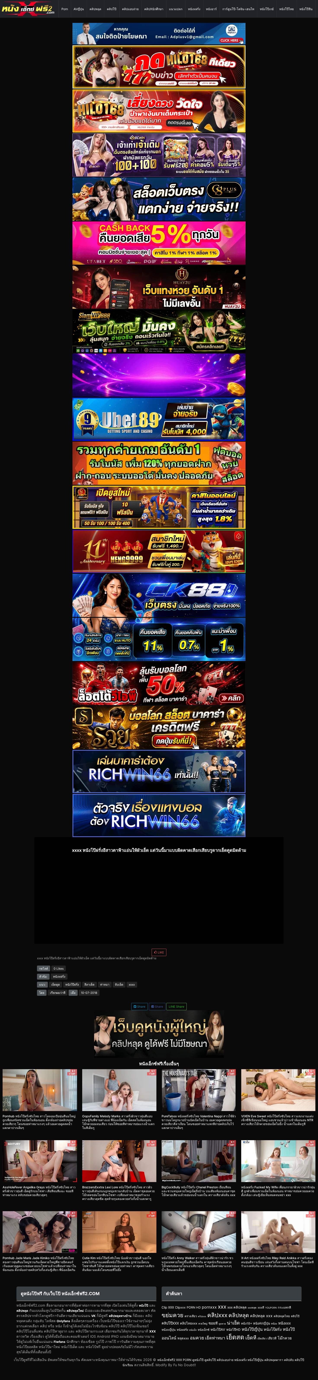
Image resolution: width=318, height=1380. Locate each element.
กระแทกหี (284, 1307)
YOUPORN (271, 1307)
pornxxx (209, 1307)
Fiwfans (59, 1342)
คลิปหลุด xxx (261, 1316)
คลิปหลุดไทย (282, 1316)
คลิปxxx (217, 1315)
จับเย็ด (119, 984)
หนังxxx (284, 1323)
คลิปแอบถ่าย (130, 9)
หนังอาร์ (211, 9)
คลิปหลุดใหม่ (75, 1310)
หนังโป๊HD (233, 1330)
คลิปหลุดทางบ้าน (120, 1316)
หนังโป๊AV (217, 1330)
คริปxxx (202, 1316)
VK (93, 1316)
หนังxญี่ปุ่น (169, 1329)
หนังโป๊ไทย (286, 9)
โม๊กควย (285, 1338)
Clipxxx (180, 1307)
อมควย (197, 1337)
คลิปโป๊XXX (170, 1323)
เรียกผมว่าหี (57, 992)
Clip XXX (168, 1307)
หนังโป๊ (143, 1305)
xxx (222, 1306)
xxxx (132, 984)
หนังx (274, 1323)
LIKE (160, 952)
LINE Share (176, 1006)
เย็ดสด (235, 1337)
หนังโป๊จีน (306, 9)
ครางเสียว (191, 1316)
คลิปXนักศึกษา (153, 9)
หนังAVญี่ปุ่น (261, 1323)
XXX (152, 1331)
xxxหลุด (252, 1307)
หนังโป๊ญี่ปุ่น (252, 1329)
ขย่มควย (172, 1315)
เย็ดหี (250, 1337)
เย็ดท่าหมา (215, 1337)
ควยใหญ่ (202, 1323)
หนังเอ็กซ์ (203, 1329)
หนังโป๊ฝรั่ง (72, 984)
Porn (64, 9)
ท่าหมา (104, 984)
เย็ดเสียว (262, 1338)
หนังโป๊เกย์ (267, 9)
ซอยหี (213, 1323)
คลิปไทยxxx (188, 1323)
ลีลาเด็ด (89, 984)
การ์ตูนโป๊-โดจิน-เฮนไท (238, 9)
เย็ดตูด (55, 984)
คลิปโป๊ (111, 9)
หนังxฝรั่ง (194, 9)
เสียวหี (272, 1338)
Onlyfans (63, 1321)
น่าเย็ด (233, 1323)
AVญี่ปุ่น (79, 9)
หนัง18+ (246, 1323)
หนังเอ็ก (193, 1330)
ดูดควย (222, 1323)
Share (140, 1006)
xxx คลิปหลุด (237, 1307)
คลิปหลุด (95, 9)
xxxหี (261, 1307)
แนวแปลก (175, 9)
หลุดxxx (183, 1338)
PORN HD (194, 1307)
